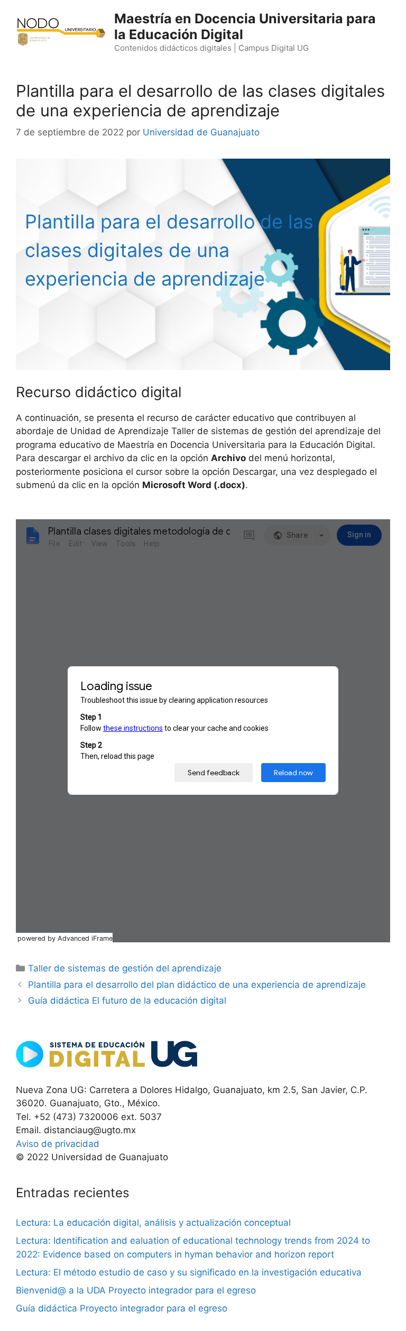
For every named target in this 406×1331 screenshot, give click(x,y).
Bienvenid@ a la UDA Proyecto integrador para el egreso (136, 1290)
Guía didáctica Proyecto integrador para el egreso (121, 1308)
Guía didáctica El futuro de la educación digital (127, 1000)
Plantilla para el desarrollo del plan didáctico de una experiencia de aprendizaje (197, 984)
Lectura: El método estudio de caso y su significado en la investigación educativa (189, 1272)
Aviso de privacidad (57, 1144)
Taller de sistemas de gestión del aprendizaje (125, 968)
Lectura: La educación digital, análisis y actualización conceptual (153, 1222)
